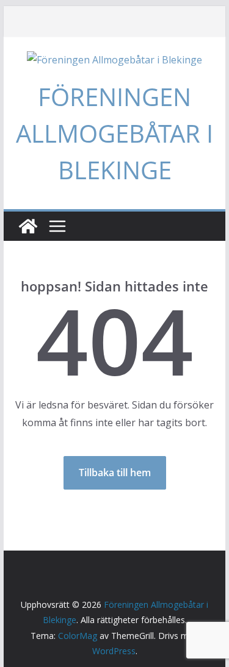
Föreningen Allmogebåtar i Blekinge (114, 133)
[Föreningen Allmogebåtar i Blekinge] (28, 226)
